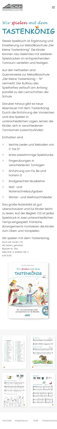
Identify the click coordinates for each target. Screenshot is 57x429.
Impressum (21, 420)
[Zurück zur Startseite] (12, 7)
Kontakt (7, 420)
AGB (35, 420)
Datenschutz (50, 420)
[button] (53, 7)
